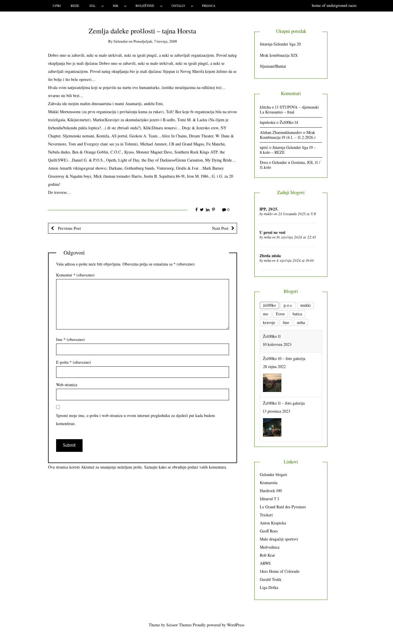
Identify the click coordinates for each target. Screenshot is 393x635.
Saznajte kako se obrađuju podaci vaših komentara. (185, 467)
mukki (268, 213)
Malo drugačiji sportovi (279, 539)
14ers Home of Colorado (279, 571)
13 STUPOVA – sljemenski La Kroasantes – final (289, 109)
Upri (57, 5)
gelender (121, 41)
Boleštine (145, 5)
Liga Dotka (269, 587)
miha (267, 237)
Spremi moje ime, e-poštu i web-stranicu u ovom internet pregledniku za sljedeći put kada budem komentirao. (135, 419)
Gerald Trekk (270, 579)
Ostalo (178, 5)
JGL (92, 5)
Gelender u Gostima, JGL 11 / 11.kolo (290, 165)
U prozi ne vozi (272, 232)
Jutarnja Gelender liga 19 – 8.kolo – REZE (288, 150)
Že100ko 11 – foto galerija (284, 383)
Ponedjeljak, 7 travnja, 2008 (155, 41)
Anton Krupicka (273, 523)
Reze (75, 5)
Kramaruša (268, 482)
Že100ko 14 (289, 122)
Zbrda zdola (270, 256)
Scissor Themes (179, 625)
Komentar (75, 275)
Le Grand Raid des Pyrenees (283, 506)
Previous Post (69, 228)
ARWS (265, 563)
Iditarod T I (269, 498)
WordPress (235, 625)
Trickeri (266, 515)
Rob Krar (267, 555)
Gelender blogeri (273, 474)
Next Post (220, 228)
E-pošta (73, 362)
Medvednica (269, 547)
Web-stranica (66, 384)
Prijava (208, 5)
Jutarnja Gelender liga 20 (280, 44)
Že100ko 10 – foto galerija (284, 339)
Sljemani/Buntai (273, 66)
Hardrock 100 (271, 490)
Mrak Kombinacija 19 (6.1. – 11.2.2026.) (288, 135)
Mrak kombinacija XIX (279, 55)
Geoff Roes (269, 531)
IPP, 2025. (269, 209)
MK (116, 5)
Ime (70, 339)
